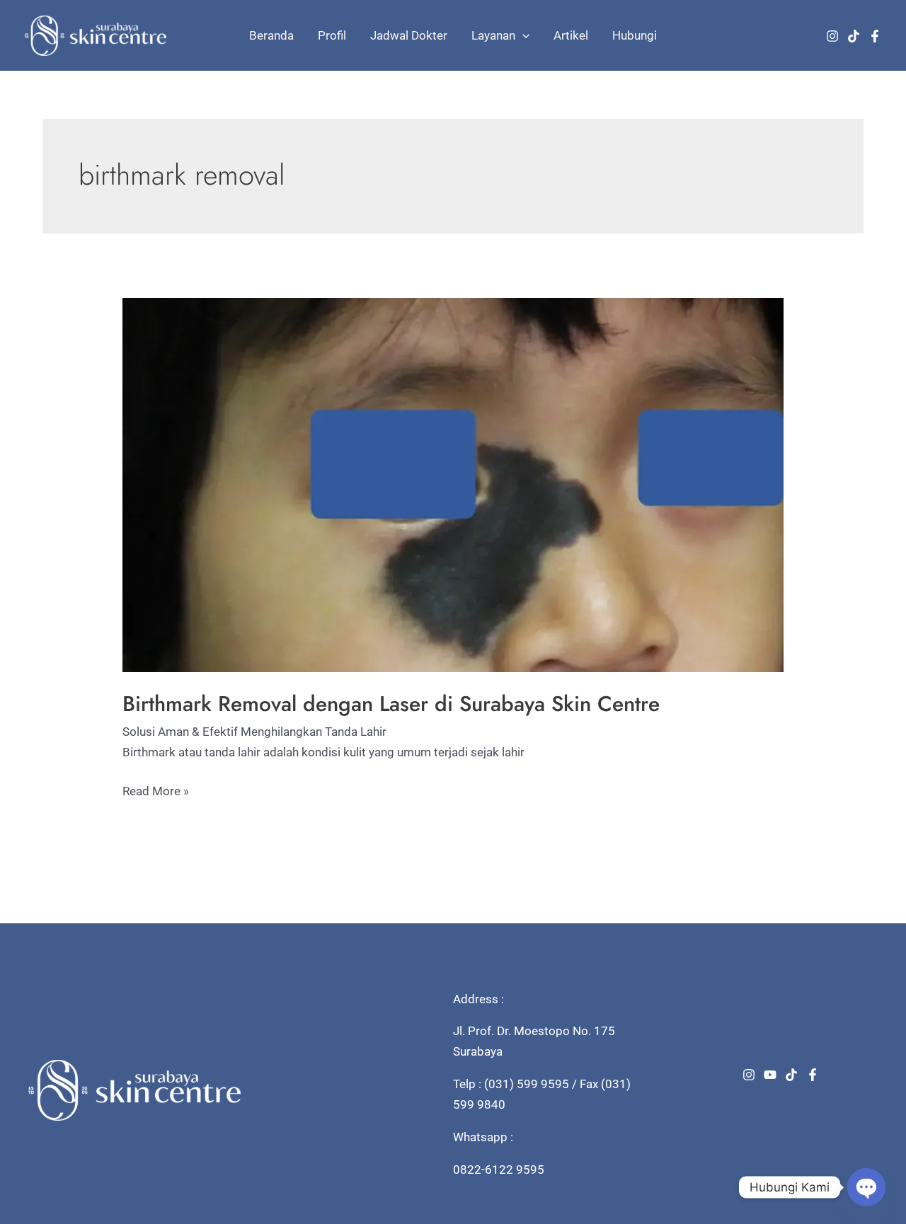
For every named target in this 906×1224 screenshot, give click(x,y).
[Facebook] (874, 36)
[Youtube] (770, 1074)
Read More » (155, 792)
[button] (522, 35)
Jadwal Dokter (408, 35)
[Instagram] (832, 36)
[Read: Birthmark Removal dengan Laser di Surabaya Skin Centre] (452, 484)
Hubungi (634, 35)
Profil (332, 35)
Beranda (271, 35)
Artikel (571, 35)
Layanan (493, 35)
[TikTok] (853, 36)
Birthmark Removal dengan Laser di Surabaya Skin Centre (391, 703)
